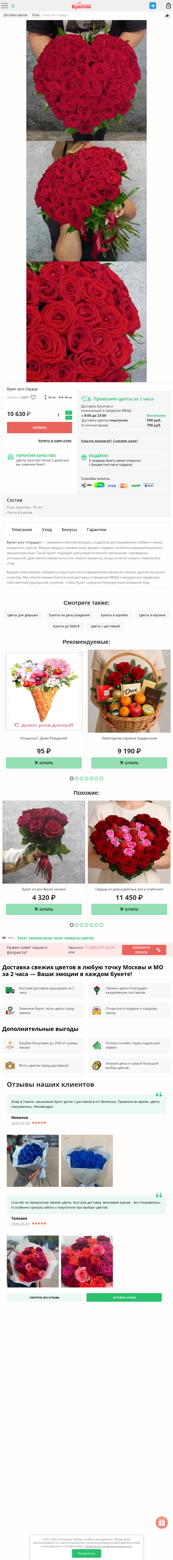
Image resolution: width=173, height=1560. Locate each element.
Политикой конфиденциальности (108, 1546)
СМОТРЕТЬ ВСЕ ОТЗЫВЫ (44, 1297)
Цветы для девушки (22, 615)
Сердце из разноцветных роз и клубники (129, 889)
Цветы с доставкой (105, 626)
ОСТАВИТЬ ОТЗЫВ (124, 1297)
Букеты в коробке (114, 615)
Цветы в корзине (152, 615)
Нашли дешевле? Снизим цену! (109, 440)
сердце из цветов (79, 938)
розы (58, 938)
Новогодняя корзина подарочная (129, 738)
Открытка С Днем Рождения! (43, 738)
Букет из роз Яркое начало (44, 889)
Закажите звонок (141, 949)
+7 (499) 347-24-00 (99, 947)
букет (22, 938)
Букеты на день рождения (69, 615)
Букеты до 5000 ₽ (66, 626)
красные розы (40, 938)
